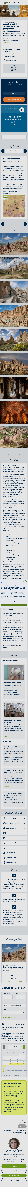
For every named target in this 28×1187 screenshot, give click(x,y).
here (15, 594)
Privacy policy (24, 581)
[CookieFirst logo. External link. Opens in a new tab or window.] (1, 582)
